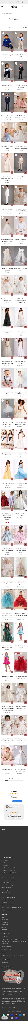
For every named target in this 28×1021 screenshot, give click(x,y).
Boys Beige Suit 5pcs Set (20, 176)
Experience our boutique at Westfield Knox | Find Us (14, 2)
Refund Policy (4, 919)
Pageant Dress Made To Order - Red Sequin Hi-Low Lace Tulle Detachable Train (20, 615)
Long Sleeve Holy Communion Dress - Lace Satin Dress (7, 178)
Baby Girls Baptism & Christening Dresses (11, 907)
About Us (3, 927)
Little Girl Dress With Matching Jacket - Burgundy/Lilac (7, 515)
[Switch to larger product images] (23, 27)
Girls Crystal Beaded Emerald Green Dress (7, 646)
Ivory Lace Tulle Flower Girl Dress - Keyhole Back (21, 423)
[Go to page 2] (21, 778)
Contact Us (4, 929)
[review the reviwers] (6, 810)
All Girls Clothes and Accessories (9, 880)
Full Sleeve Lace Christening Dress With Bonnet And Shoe (20, 300)
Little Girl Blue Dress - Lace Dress (7, 147)
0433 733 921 (4, 962)
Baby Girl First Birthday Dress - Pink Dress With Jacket (20, 550)
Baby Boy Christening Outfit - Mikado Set (21, 707)
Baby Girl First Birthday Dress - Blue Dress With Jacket (7, 550)
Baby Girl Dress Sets (6, 910)
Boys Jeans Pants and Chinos (8, 870)
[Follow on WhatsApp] (10, 1007)
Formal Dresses (5, 882)
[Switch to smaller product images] (26, 27)
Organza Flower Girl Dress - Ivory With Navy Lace (7, 453)
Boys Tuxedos (4, 865)
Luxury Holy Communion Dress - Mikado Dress (7, 240)
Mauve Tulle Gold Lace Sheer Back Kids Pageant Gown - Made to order (20, 582)
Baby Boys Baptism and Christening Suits (11, 872)
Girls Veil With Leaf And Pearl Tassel (7, 269)
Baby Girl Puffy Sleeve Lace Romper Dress (7, 299)
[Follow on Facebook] (2, 1007)
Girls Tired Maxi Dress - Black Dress (7, 331)
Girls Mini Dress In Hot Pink (7, 677)
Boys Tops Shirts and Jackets (8, 867)
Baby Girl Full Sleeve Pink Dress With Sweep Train (21, 116)
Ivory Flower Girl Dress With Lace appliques (7, 423)
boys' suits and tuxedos (10, 1003)
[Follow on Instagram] (6, 1007)
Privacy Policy (4, 924)
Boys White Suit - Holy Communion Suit (7, 210)
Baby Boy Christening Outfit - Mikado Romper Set (7, 739)
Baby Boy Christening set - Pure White (21, 240)
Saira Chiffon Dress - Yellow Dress (7, 484)
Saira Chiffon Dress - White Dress (20, 453)
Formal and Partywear (6, 895)
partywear (19, 999)
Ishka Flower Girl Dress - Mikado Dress (21, 514)
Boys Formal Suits (5, 862)
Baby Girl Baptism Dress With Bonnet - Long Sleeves (20, 147)
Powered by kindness (17, 1011)
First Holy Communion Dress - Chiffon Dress (20, 770)
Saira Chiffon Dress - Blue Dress (21, 484)
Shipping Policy (5, 922)
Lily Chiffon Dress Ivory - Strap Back (21, 362)
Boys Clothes (4, 860)
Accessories (4, 902)
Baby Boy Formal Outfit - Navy (7, 86)
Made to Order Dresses (6, 900)
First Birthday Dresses (6, 890)
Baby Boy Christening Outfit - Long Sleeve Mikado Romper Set (7, 582)
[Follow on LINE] (14, 1007)
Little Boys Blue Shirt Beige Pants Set (20, 55)
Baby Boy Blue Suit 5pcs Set (7, 54)
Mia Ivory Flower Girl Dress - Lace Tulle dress (7, 362)
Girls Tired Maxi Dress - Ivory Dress (20, 331)
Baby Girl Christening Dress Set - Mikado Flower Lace (20, 739)
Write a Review (17, 801)
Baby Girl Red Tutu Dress (21, 676)
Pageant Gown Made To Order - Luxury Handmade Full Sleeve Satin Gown (7, 708)
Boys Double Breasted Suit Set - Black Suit (21, 86)
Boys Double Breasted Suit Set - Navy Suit (7, 116)
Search (3, 917)
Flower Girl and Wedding (7, 885)
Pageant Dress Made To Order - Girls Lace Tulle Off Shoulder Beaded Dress (7, 615)
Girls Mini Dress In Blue (20, 645)
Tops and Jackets (5, 892)
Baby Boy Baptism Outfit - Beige (7, 392)
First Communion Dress (7, 887)
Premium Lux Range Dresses (8, 897)
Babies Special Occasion (7, 905)
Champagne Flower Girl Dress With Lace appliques (21, 392)
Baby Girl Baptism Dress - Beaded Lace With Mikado (21, 210)
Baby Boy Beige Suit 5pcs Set (7, 770)
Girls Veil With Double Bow (20, 268)
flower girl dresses (18, 1001)
